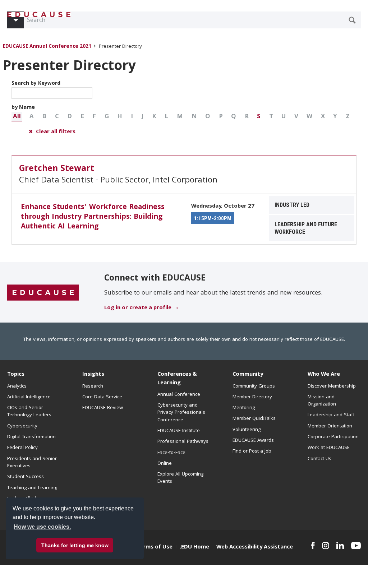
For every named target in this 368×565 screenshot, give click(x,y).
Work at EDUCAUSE (329, 448)
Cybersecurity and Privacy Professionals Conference (181, 413)
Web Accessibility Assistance (254, 547)
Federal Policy (22, 448)
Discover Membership (332, 386)
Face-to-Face (171, 453)
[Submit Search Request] (352, 20)
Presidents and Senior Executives (32, 462)
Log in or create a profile (137, 308)
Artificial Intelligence (29, 397)
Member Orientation (330, 426)
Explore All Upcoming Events (180, 478)
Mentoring (244, 408)
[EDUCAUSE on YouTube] (356, 546)
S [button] (259, 117)
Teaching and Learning (32, 488)
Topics (15, 374)
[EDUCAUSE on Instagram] (325, 546)
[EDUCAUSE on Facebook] (313, 546)
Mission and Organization (322, 400)
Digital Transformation (31, 437)
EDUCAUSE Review (102, 408)
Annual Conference (178, 395)
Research (92, 386)
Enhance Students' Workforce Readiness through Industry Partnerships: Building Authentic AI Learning (93, 217)
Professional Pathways (182, 442)
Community (248, 374)
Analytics (17, 386)
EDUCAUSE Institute (178, 431)
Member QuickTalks (254, 419)
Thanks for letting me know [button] (75, 545)
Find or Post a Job (252, 451)
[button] (17, 116)
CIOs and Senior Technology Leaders (29, 411)
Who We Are (324, 374)
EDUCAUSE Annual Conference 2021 (47, 47)
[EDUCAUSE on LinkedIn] (340, 546)
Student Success (25, 477)
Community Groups (254, 386)
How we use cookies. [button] (42, 527)
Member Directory (252, 397)
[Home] (39, 14)
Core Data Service (102, 397)
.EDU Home (194, 547)
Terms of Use (154, 547)
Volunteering (247, 430)
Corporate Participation (333, 437)
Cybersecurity (22, 426)
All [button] (17, 117)
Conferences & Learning (177, 379)
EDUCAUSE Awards (253, 441)
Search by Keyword (36, 83)
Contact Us (319, 459)
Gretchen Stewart (56, 169)
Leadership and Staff (331, 415)
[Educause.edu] (43, 292)
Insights (93, 374)
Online (164, 464)
